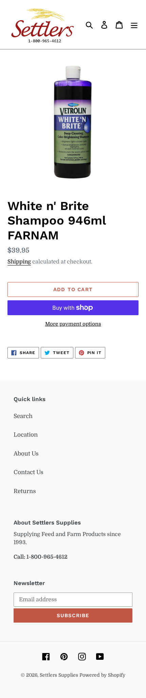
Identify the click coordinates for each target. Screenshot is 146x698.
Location (26, 435)
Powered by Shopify (102, 675)
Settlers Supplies (59, 675)
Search (23, 416)
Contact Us (28, 472)
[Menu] (134, 24)
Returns (25, 491)
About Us (26, 453)
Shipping (19, 262)
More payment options (73, 324)
